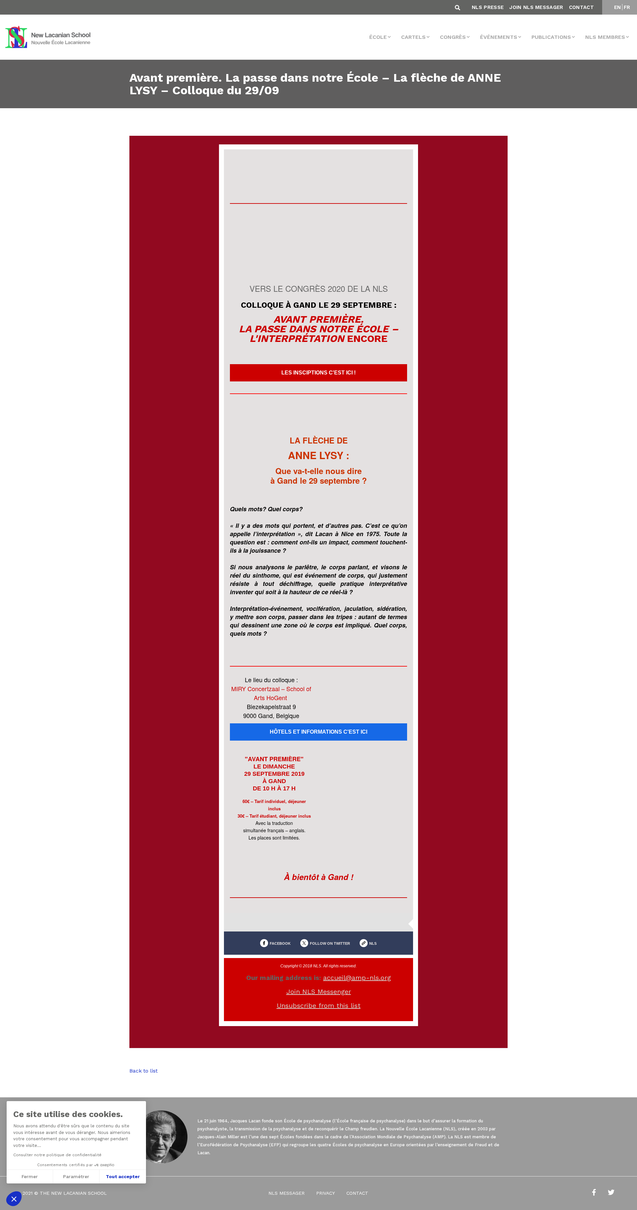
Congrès (453, 37)
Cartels (413, 37)
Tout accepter (123, 1176)
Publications (551, 37)
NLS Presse (488, 7)
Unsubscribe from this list (319, 1005)
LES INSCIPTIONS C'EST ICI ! (318, 372)
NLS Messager (286, 1193)
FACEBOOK (280, 943)
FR (627, 7)
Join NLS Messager (536, 7)
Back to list (143, 1071)
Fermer (30, 1176)
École (378, 37)
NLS (373, 943)
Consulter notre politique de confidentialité (57, 1155)
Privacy (325, 1193)
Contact (581, 7)
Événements (498, 37)
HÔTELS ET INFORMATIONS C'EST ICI (318, 732)
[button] (14, 1199)
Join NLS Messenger (318, 992)
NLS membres (605, 37)
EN (617, 7)
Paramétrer (76, 1176)
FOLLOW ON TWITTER (330, 943)
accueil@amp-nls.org (357, 978)
